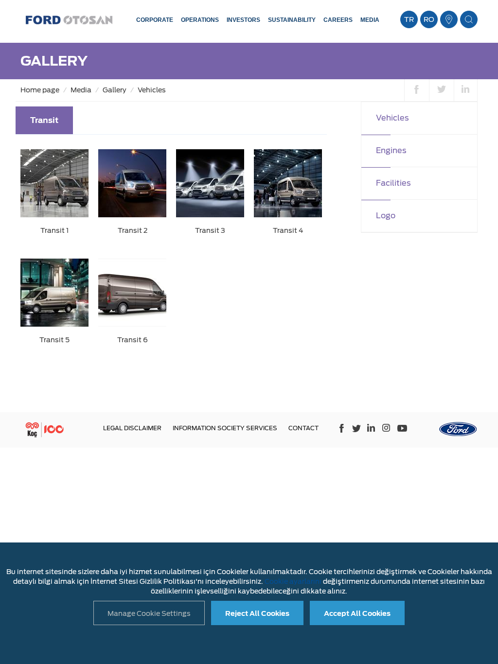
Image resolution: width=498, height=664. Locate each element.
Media (81, 90)
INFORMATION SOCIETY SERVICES (225, 428)
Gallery (114, 90)
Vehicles (152, 90)
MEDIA (369, 20)
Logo (385, 215)
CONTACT (303, 428)
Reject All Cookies (257, 613)
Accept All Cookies (357, 613)
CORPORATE (154, 20)
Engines (391, 150)
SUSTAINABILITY (292, 20)
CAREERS (338, 20)
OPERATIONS (200, 20)
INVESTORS (243, 20)
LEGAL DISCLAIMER (132, 428)
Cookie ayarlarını (293, 581)
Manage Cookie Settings (149, 613)
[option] (171, 253)
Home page (39, 90)
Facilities (393, 183)
